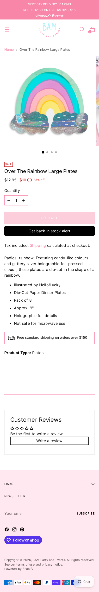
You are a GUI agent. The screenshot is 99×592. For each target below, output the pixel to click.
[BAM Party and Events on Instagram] (15, 530)
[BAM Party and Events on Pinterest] (22, 530)
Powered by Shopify (18, 569)
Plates (37, 352)
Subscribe (85, 513)
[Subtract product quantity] (9, 200)
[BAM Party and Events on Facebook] (7, 530)
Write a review (49, 440)
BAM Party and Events (49, 560)
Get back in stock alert (49, 231)
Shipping (38, 245)
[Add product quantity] (23, 200)
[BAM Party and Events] (49, 29)
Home (9, 49)
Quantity (12, 190)
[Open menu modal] (7, 29)
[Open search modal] (82, 29)
